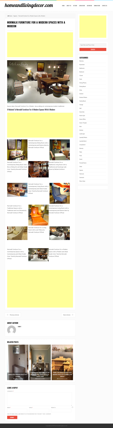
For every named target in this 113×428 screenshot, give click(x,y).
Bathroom (89, 5)
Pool (80, 155)
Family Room (82, 101)
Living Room (82, 5)
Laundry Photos (83, 137)
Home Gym (82, 115)
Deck (80, 79)
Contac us (104, 5)
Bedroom (81, 72)
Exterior (81, 93)
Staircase (81, 174)
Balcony (81, 61)
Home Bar (81, 112)
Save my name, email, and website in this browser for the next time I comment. (29, 414)
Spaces (15, 16)
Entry (80, 90)
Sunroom (81, 177)
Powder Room (82, 163)
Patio (80, 152)
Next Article (66, 315)
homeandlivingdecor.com (29, 5)
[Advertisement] (40, 44)
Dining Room (97, 5)
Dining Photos (82, 83)
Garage (81, 104)
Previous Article (14, 315)
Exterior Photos (83, 97)
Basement (81, 64)
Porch (80, 159)
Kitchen (75, 5)
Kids (80, 126)
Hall (80, 108)
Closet (81, 75)
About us (69, 5)
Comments (10, 391)
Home (63, 5)
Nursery (81, 148)
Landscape (82, 134)
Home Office (82, 119)
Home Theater (83, 123)
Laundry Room (83, 141)
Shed (80, 166)
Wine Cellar (82, 181)
